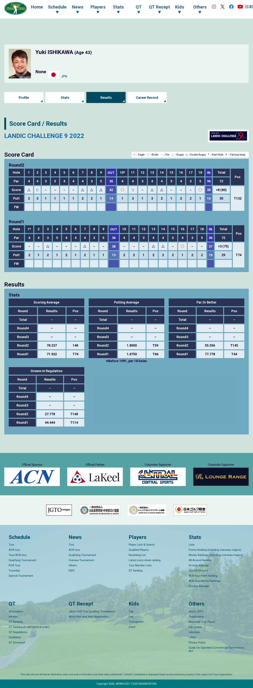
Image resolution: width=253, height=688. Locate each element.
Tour (11, 544)
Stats (65, 98)
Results (106, 98)
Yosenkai (14, 570)
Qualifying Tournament (22, 560)
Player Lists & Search (142, 544)
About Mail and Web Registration (88, 616)
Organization (196, 616)
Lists (192, 544)
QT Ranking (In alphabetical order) (29, 627)
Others (73, 565)
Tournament (136, 621)
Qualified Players (139, 550)
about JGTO (196, 611)
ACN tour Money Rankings (205, 581)
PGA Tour (14, 565)
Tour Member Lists (140, 565)
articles (13, 616)
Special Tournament (21, 575)
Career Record (147, 98)
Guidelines (15, 637)
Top (131, 611)
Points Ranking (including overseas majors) (215, 550)
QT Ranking (135, 570)
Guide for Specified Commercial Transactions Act (216, 649)
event (132, 627)
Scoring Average (199, 565)
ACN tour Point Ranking (203, 575)
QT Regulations (18, 632)
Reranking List (137, 555)
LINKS (192, 637)
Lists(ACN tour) (198, 570)
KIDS (71, 570)
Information (16, 611)
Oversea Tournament (81, 560)
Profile (24, 98)
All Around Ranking (200, 560)
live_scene (195, 627)
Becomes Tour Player (202, 621)
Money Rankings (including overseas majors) (216, 555)
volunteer (194, 632)
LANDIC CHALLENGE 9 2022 (44, 135)
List (131, 616)
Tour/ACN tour (18, 555)
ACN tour (14, 550)
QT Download (17, 642)
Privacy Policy (197, 642)
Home (37, 7)
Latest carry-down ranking (145, 560)
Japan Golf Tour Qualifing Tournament (92, 611)
